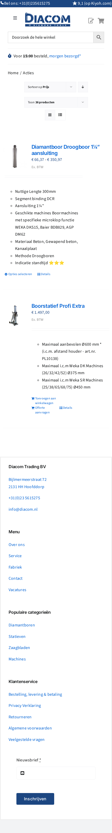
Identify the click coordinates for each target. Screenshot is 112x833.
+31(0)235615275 (34, 3)
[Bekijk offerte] (91, 17)
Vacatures (17, 590)
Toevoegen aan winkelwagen (45, 400)
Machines (17, 659)
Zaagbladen (19, 648)
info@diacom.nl (23, 509)
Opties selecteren (20, 274)
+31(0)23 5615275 (24, 498)
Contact (16, 578)
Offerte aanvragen (42, 410)
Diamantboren (22, 625)
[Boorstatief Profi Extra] (15, 315)
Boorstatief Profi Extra (58, 306)
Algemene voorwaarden (30, 728)
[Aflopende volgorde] (83, 87)
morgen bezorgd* (65, 56)
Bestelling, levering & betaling (35, 694)
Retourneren (20, 717)
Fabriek (15, 567)
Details (45, 274)
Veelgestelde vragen (27, 739)
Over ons (17, 545)
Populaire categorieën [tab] (30, 612)
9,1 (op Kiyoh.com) (94, 3)
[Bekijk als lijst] (60, 115)
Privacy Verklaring (25, 705)
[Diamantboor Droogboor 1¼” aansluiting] (15, 156)
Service (15, 556)
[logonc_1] (47, 15)
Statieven (17, 636)
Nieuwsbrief (28, 760)
